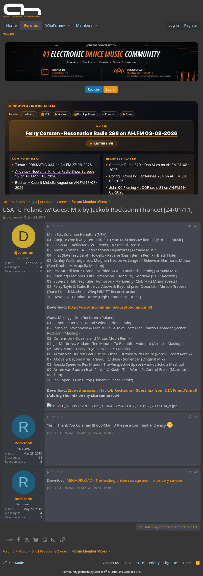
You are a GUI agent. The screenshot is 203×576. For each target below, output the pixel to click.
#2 (196, 417)
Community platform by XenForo (101, 572)
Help (176, 562)
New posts (10, 33)
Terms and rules (133, 562)
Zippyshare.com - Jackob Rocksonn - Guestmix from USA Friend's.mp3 (132, 390)
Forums (31, 25)
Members (84, 25)
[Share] (189, 226)
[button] (68, 25)
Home (11, 25)
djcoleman (14, 217)
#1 (196, 226)
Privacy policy (159, 562)
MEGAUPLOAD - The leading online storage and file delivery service (124, 480)
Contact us (111, 562)
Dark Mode (15, 562)
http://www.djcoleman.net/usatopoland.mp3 (110, 307)
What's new (55, 25)
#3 (196, 472)
